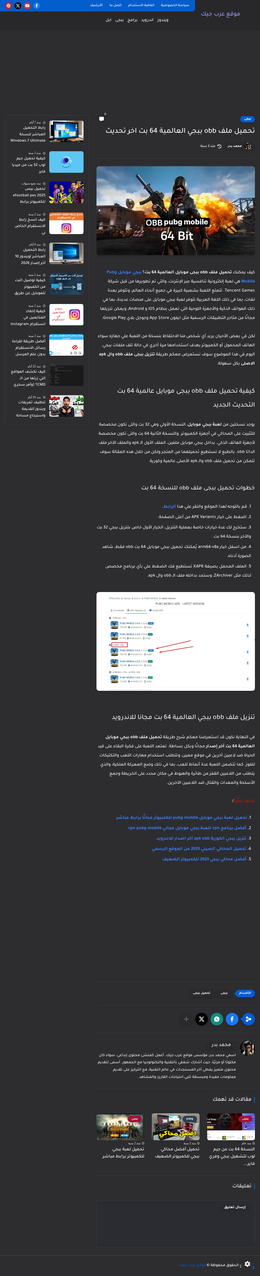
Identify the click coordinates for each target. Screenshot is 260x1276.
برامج (132, 20)
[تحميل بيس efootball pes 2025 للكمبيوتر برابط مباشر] (66, 192)
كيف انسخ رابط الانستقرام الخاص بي (30, 226)
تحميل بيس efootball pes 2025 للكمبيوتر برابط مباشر (29, 196)
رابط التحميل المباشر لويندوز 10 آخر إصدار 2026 (30, 256)
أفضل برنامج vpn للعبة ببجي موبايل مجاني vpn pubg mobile (187, 828)
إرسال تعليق (235, 1207)
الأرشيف (96, 5)
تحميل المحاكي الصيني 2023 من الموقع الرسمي (199, 849)
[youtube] (27, 5)
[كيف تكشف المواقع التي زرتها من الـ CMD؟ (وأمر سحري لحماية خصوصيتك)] (66, 375)
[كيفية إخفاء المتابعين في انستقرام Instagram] (66, 315)
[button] (232, 1019)
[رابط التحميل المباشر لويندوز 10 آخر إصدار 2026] (66, 253)
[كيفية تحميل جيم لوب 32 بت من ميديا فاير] (66, 162)
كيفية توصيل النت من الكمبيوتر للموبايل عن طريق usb (29, 288)
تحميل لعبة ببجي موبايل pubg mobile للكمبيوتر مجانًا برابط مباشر (181, 818)
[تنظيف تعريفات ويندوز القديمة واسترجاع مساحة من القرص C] (66, 406)
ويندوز (163, 20)
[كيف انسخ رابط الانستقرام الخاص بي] (66, 223)
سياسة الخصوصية (175, 5)
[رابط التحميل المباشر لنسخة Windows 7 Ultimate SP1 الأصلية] (66, 131)
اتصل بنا (115, 5)
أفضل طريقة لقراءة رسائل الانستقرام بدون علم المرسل (28, 348)
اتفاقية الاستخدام (141, 5)
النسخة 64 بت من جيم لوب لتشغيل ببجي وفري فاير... (232, 1157)
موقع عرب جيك (220, 15)
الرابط (169, 507)
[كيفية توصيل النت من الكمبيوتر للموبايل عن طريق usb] (66, 284)
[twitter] (17, 5)
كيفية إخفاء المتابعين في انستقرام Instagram (28, 318)
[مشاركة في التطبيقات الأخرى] (186, 1019)
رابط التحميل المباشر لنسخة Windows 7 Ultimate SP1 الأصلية (27, 135)
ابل (108, 20)
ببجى (119, 20)
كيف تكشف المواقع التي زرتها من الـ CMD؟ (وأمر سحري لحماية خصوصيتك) (28, 379)
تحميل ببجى (201, 993)
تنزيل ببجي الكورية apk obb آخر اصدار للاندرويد (201, 838)
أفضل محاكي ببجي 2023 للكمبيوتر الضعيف (204, 859)
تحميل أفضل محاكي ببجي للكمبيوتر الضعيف (177, 1153)
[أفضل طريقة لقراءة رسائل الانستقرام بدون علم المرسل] (66, 345)
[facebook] (36, 5)
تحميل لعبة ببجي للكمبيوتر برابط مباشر (123, 1153)
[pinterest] (8, 5)
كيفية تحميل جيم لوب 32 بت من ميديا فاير (28, 165)
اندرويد (147, 20)
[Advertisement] (130, 76)
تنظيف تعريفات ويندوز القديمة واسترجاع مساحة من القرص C (30, 410)
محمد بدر (235, 146)
